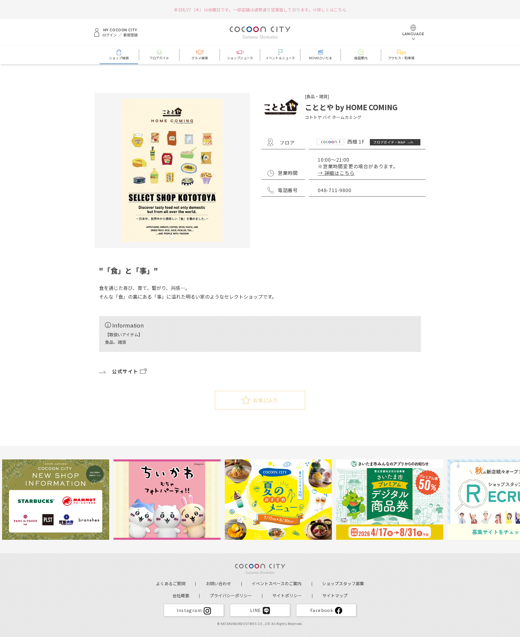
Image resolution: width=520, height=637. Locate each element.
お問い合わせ (218, 583)
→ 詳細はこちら (336, 172)
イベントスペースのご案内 (277, 583)
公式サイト (125, 371)
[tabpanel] (172, 170)
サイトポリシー (287, 595)
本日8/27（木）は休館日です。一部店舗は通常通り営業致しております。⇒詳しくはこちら (260, 10)
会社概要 (180, 595)
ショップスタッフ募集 (343, 583)
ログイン (109, 35)
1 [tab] (172, 237)
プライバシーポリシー (231, 595)
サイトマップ (335, 595)
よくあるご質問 (170, 583)
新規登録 (130, 35)
